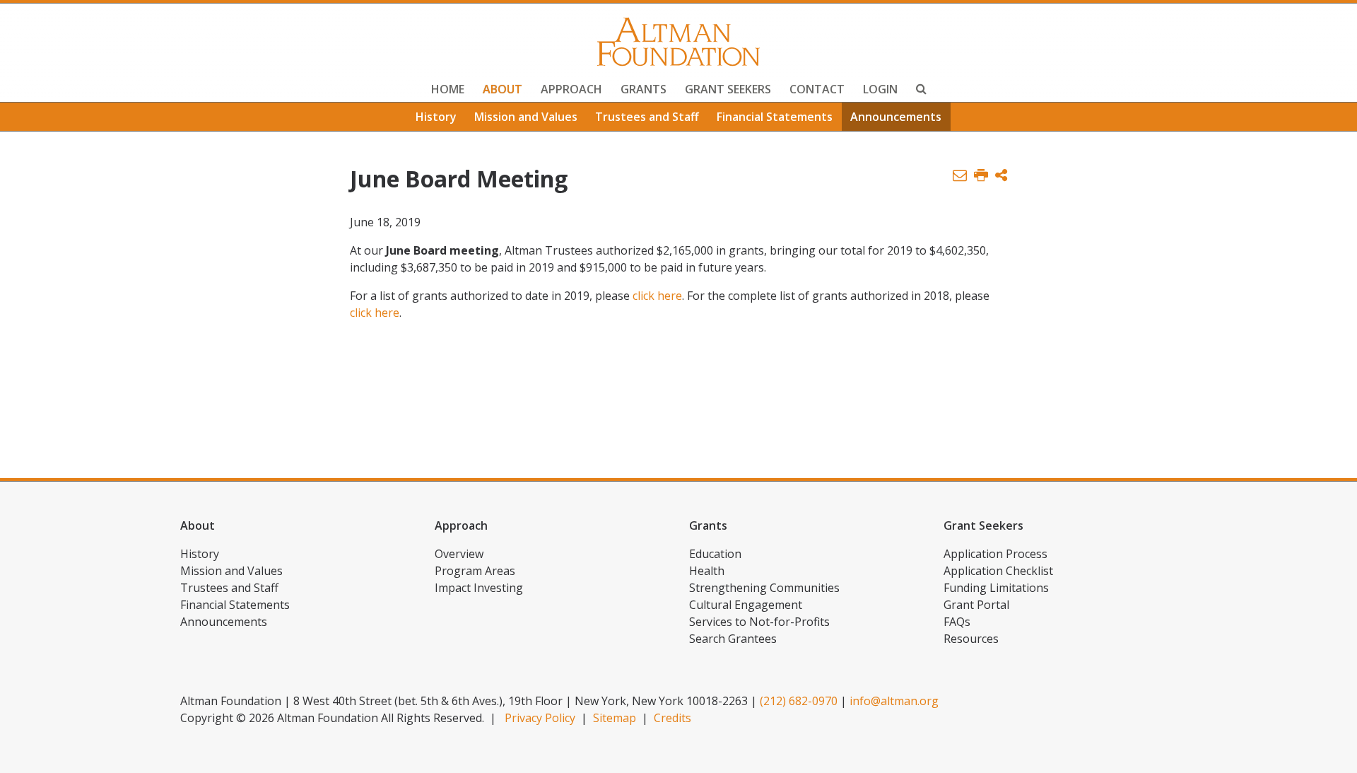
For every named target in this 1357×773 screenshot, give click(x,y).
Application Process (995, 554)
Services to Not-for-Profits (759, 621)
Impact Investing (479, 587)
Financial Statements (775, 116)
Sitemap (614, 718)
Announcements (895, 116)
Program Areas (475, 571)
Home (447, 89)
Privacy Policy (540, 718)
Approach (571, 89)
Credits (672, 718)
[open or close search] (921, 91)
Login (880, 89)
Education (715, 554)
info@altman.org (894, 701)
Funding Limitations (996, 587)
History (436, 116)
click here (657, 295)
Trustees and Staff (647, 116)
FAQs (957, 621)
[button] (1001, 175)
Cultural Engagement (745, 604)
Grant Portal (976, 604)
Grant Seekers (728, 89)
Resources (971, 638)
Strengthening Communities (764, 587)
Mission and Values (525, 116)
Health (706, 571)
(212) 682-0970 (799, 701)
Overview (459, 554)
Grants (643, 89)
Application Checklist (998, 571)
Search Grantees (733, 638)
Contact (817, 89)
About (502, 89)
